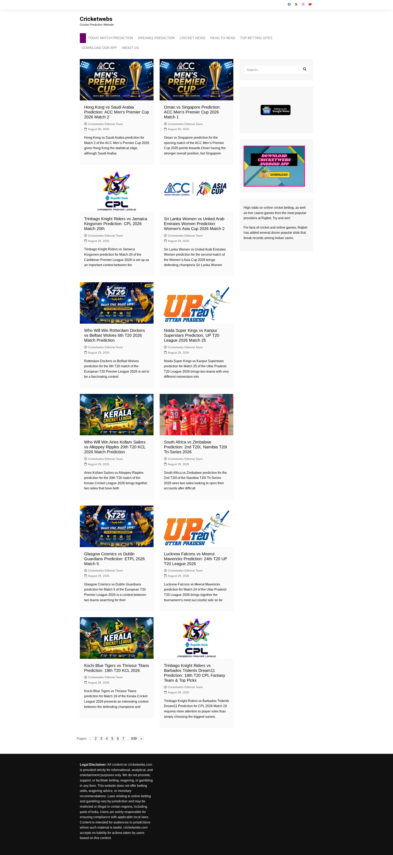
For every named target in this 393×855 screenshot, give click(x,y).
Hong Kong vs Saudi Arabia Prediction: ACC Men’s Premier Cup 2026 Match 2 (116, 112)
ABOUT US (130, 48)
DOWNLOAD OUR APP (99, 48)
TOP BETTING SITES (256, 38)
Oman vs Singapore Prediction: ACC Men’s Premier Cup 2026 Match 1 (192, 112)
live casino (255, 213)
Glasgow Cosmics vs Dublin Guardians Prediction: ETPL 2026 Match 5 (114, 559)
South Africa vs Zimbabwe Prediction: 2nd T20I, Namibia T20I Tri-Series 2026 (195, 447)
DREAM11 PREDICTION (156, 38)
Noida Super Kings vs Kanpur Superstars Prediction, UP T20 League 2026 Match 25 (191, 335)
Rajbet (302, 227)
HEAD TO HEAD (222, 38)
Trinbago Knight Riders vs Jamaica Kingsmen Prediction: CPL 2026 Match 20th (115, 224)
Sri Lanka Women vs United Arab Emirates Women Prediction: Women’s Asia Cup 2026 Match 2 (194, 224)
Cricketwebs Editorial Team (105, 124)
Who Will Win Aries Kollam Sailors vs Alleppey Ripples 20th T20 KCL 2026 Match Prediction (115, 447)
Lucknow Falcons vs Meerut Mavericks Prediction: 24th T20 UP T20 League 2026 (195, 559)
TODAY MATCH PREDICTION (110, 38)
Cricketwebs (96, 19)
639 (134, 738)
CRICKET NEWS (192, 38)
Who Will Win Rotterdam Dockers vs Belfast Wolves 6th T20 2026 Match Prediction (114, 335)
